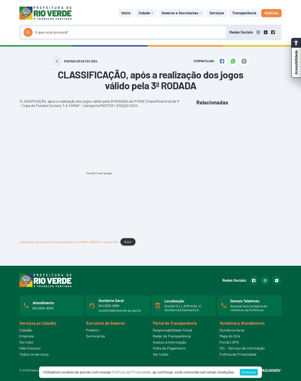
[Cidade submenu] (152, 13)
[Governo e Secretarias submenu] (200, 13)
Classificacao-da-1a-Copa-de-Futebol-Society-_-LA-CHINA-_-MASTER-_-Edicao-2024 (68, 241)
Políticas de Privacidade (131, 372)
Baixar (128, 241)
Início (125, 13)
